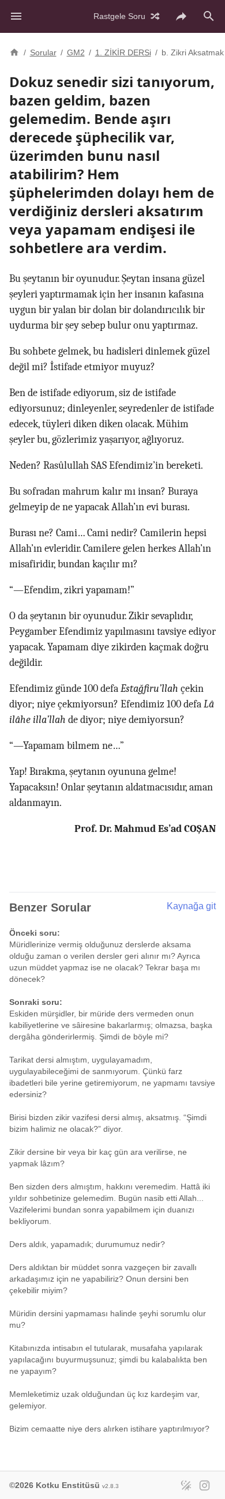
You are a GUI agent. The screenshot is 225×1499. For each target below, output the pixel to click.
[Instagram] (204, 1485)
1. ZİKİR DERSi (123, 52)
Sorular (43, 52)
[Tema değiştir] (186, 1485)
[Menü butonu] (16, 16)
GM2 (76, 52)
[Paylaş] (181, 16)
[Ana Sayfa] (14, 51)
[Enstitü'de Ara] (209, 16)
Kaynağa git (191, 906)
